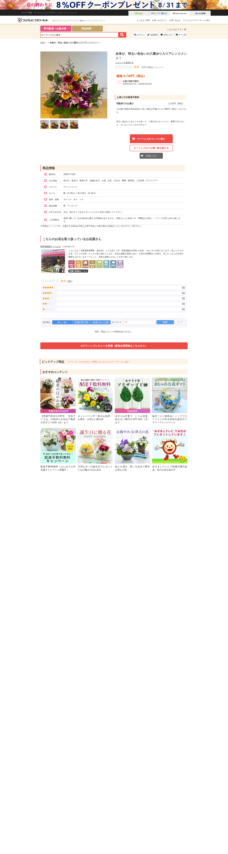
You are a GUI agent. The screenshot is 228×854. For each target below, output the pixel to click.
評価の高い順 (81, 322)
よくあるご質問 (143, 20)
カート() (182, 35)
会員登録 (154, 35)
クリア (180, 322)
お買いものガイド (159, 20)
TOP (42, 42)
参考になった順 (100, 322)
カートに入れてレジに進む (151, 138)
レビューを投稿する (125, 62)
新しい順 (62, 322)
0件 (69, 281)
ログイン (141, 35)
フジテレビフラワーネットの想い (197, 20)
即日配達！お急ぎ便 (55, 28)
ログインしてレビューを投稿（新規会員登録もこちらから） (114, 345)
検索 (165, 322)
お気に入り (168, 35)
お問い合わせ (174, 20)
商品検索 (87, 28)
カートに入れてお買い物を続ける (151, 148)
